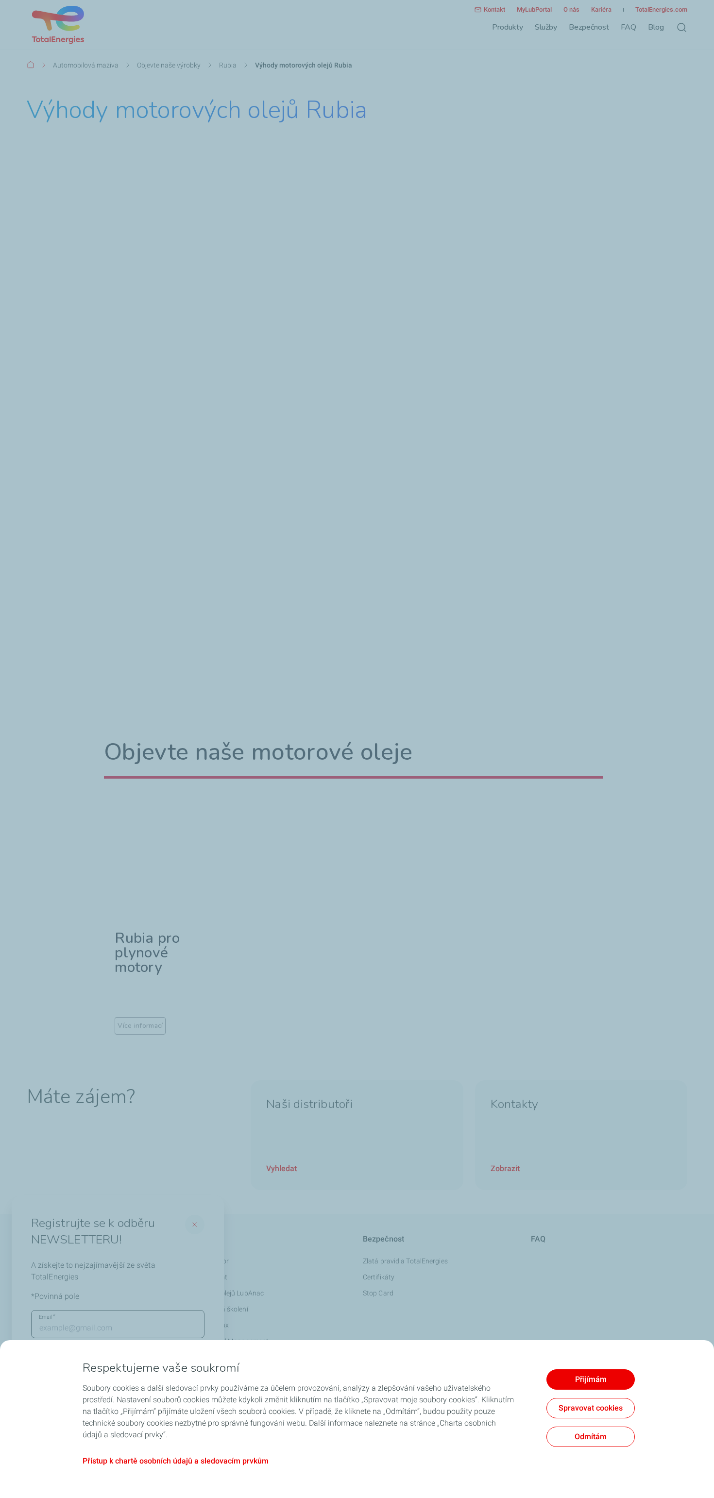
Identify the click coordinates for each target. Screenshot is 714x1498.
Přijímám (591, 1379)
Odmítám (591, 1436)
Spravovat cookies (591, 1408)
